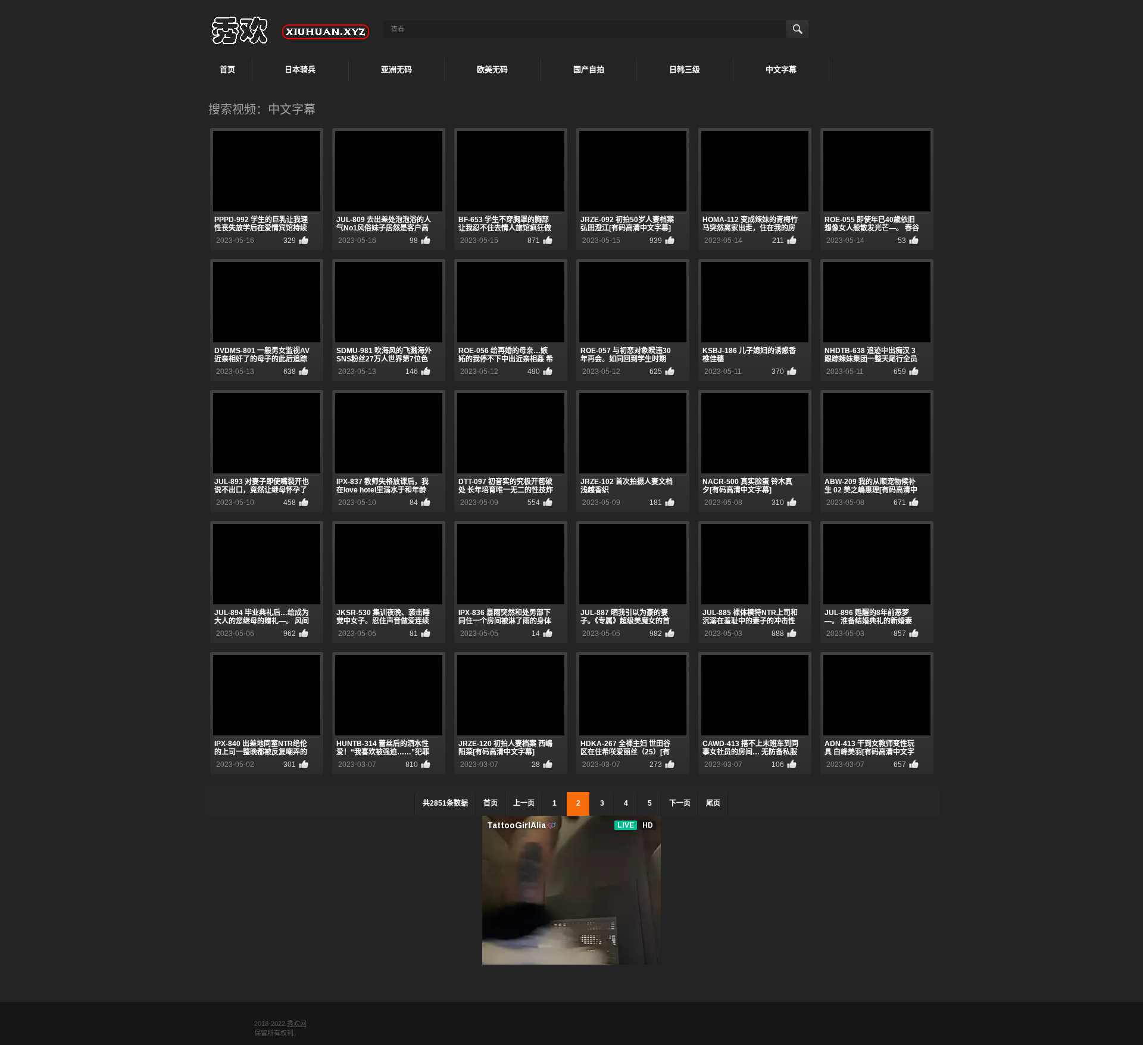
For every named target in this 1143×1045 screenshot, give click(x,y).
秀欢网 (297, 1023)
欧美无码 (492, 69)
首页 (227, 69)
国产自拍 (588, 69)
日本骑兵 (300, 69)
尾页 (713, 803)
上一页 (524, 803)
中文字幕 (781, 69)
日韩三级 (684, 69)
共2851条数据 (445, 803)
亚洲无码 (396, 69)
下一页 (680, 803)
